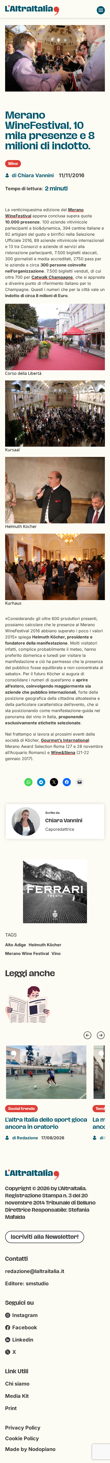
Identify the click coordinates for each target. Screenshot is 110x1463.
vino (56, 953)
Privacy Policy (22, 1428)
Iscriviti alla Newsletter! (45, 1236)
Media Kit (17, 1396)
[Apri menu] (101, 10)
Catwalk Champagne (52, 277)
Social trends (21, 1108)
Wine (13, 163)
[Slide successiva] (101, 1035)
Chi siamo (17, 1384)
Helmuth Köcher (45, 944)
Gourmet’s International (65, 740)
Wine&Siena (63, 752)
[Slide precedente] (87, 1035)
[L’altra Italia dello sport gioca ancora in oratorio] (46, 1072)
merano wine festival (27, 953)
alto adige (15, 944)
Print (11, 1408)
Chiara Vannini (33, 175)
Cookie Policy (22, 1438)
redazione (25, 1137)
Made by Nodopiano (30, 1449)
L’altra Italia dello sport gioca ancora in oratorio (46, 1123)
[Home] (32, 10)
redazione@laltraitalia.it (34, 1271)
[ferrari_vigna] (49, 890)
